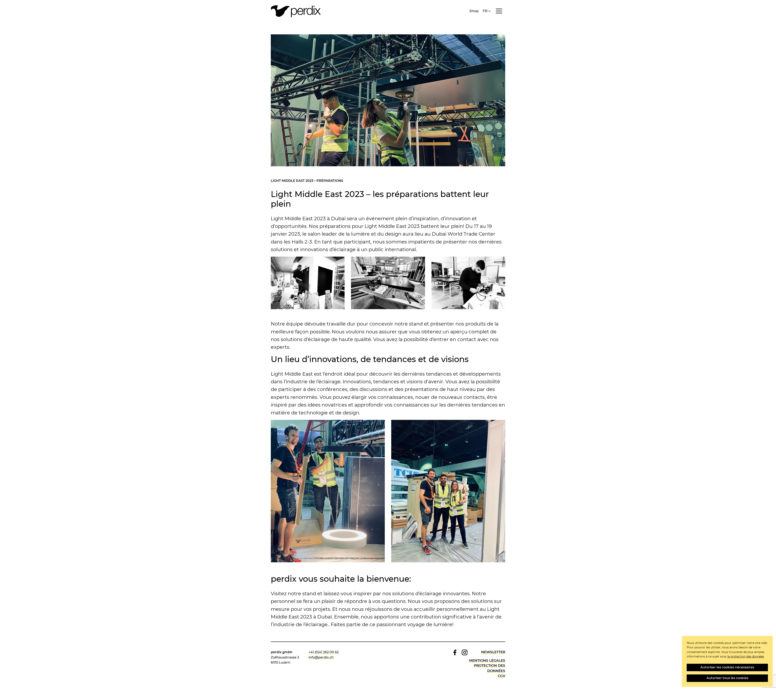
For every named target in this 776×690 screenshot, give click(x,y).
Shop (474, 11)
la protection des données (745, 656)
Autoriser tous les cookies (727, 678)
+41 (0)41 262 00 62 (324, 652)
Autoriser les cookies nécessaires (727, 667)
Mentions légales (487, 660)
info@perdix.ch (321, 657)
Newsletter (493, 652)
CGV (501, 676)
